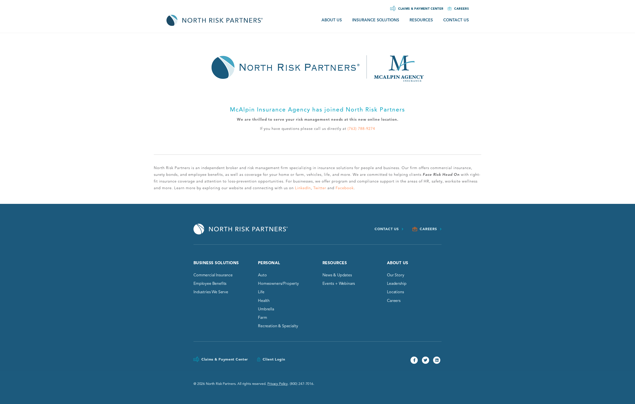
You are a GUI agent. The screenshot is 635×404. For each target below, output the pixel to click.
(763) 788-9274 (361, 128)
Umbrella (266, 309)
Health (264, 300)
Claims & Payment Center (420, 8)
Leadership (396, 283)
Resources (421, 20)
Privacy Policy (277, 384)
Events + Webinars (338, 283)
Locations (395, 292)
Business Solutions (216, 262)
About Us (331, 20)
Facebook (345, 188)
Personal (269, 262)
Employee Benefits (209, 283)
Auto (262, 275)
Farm (262, 317)
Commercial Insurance (213, 275)
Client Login (274, 359)
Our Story (395, 275)
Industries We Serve (210, 292)
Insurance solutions (375, 20)
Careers (461, 8)
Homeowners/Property (278, 283)
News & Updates (337, 275)
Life (261, 292)
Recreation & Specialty (278, 326)
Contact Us (456, 20)
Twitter (319, 188)
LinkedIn (303, 188)
